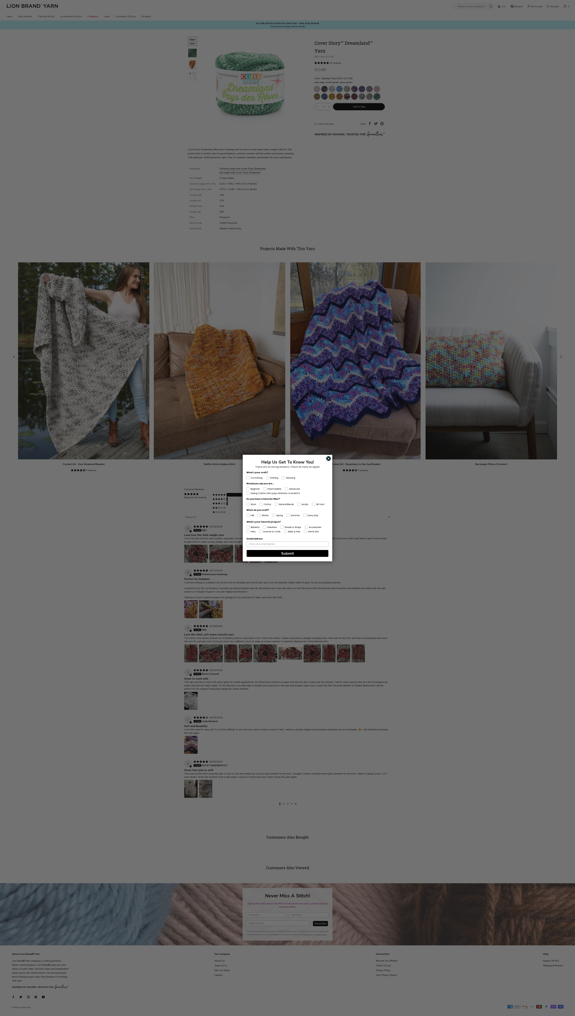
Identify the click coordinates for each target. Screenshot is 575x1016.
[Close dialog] (328, 458)
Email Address (255, 538)
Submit (287, 553)
